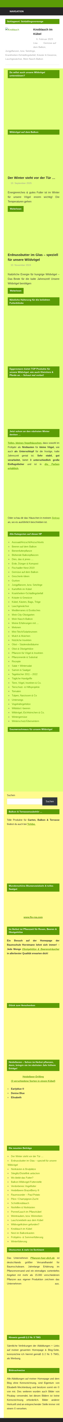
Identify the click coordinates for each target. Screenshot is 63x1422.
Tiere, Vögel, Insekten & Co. (26, 682)
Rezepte (16, 661)
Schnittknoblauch (20, 1203)
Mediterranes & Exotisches (26, 610)
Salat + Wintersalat (22, 665)
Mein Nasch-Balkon (33, 59)
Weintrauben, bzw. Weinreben (26, 1216)
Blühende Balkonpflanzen (25, 555)
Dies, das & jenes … (22, 559)
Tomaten (16, 691)
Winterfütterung (19, 1241)
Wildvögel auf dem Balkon (24, 132)
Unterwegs (17, 699)
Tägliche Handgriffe (22, 678)
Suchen (11, 795)
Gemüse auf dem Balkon (25, 572)
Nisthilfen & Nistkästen (23, 1207)
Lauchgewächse (13, 59)
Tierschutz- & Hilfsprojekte (26, 687)
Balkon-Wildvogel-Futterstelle (26, 1181)
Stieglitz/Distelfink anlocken (25, 1173)
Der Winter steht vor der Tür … (31, 178)
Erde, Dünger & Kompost (25, 563)
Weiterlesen (15, 209)
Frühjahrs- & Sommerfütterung (27, 1237)
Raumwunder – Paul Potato (25, 1194)
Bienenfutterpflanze (22, 550)
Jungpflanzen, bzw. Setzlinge (20, 51)
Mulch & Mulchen (21, 636)
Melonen (16, 627)
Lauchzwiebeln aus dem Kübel (27, 1220)
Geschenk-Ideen (20, 576)
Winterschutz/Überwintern (25, 721)
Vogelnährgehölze (21, 704)
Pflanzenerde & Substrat (24, 657)
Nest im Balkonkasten (22, 1233)
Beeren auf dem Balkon (24, 546)
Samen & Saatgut (21, 670)
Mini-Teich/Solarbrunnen (24, 631)
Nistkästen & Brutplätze (23, 1169)
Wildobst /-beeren (21, 708)
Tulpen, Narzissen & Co (24, 695)
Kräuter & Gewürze (46, 55)
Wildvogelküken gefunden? (25, 1224)
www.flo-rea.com (33, 917)
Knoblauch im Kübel (21, 1228)
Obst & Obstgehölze (22, 648)
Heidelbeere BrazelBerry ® (25, 1190)
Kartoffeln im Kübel (22, 589)
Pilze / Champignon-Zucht (24, 1199)
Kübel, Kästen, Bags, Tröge (26, 601)
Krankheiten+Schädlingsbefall (20, 55)
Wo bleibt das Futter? (22, 1177)
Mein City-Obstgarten (23, 614)
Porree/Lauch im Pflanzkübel (26, 1211)
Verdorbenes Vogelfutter (23, 1186)
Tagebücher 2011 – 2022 (24, 674)
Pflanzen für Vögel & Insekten (27, 653)
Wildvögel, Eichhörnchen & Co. (28, 712)
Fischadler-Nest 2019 (23, 567)
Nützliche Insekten (21, 640)
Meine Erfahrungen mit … (25, 623)
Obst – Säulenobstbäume (25, 644)
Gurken (16, 580)
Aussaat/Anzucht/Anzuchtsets (28, 542)
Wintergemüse (19, 716)
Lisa (35, 43)
